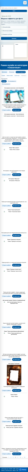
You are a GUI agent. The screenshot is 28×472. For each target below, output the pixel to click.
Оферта (14, 470)
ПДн (17, 470)
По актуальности (6, 84)
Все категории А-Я (20, 72)
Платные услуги (8, 470)
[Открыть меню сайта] (25, 3)
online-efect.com (5, 468)
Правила (3, 470)
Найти (14, 10)
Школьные (4, 72)
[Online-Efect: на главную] (11, 3)
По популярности (12, 81)
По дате (4, 81)
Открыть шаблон (6, 110)
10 (24, 457)
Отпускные (11, 72)
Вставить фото (16, 110)
